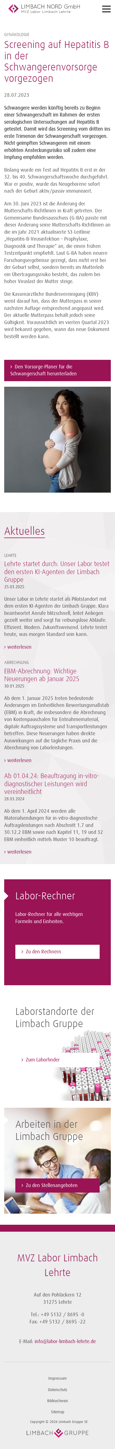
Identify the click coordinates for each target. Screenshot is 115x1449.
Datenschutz (57, 1389)
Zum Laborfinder (43, 1060)
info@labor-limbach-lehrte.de (65, 1341)
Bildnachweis (57, 1401)
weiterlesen (19, 647)
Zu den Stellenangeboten (52, 1185)
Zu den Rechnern (43, 951)
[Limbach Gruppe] (57, 1433)
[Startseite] (44, 8)
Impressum (57, 1378)
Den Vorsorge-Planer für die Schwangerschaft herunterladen (43, 370)
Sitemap (57, 1412)
